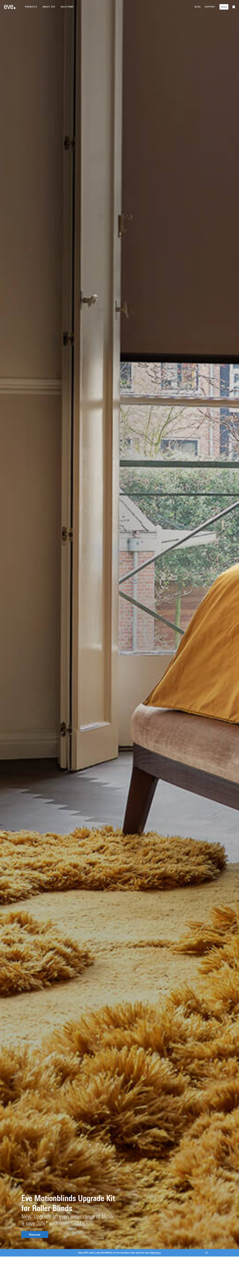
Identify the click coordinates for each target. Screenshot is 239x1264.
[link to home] (9, 7)
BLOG (198, 6)
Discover (35, 1234)
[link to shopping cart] (233, 6)
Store (224, 7)
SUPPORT (210, 6)
